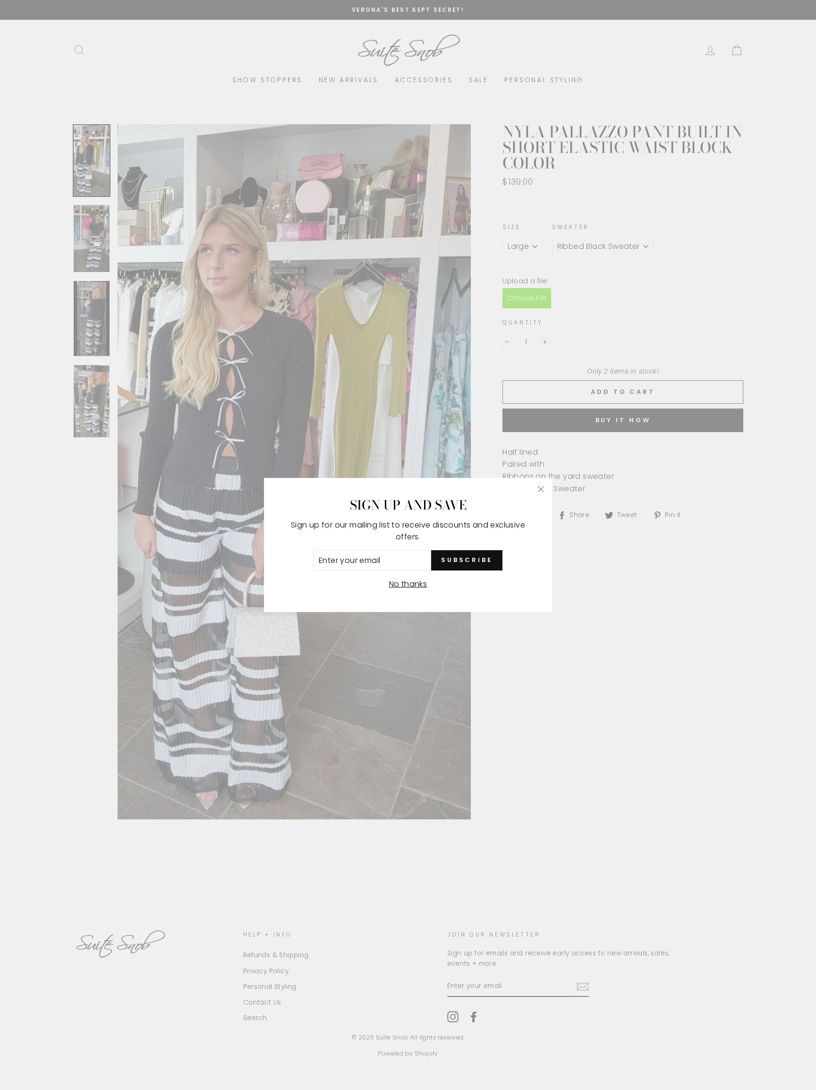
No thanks (408, 584)
